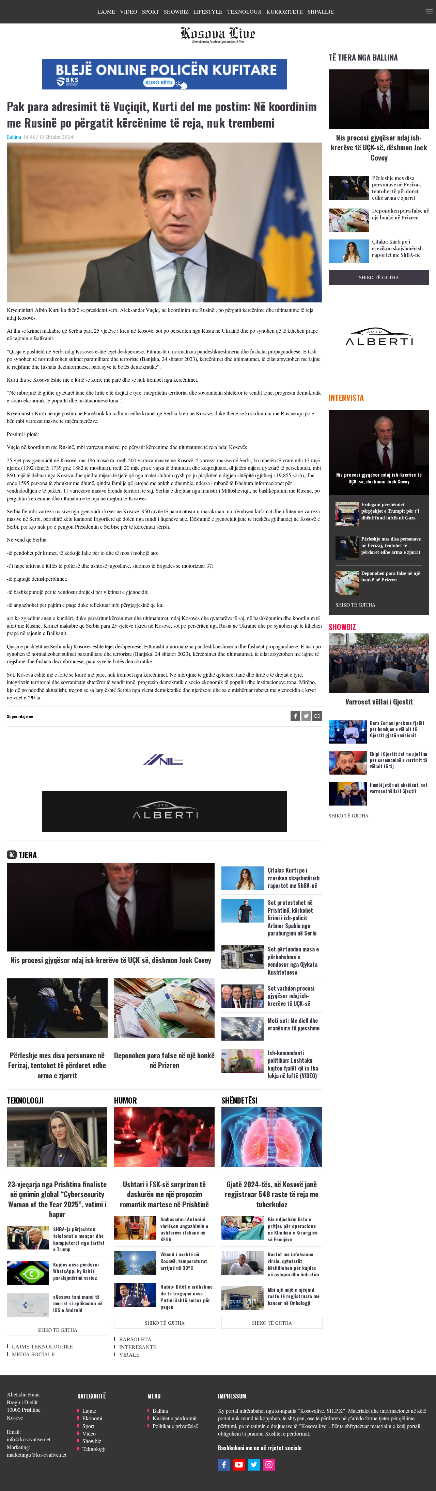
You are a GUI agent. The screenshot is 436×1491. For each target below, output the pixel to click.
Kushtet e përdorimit (175, 1418)
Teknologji (244, 11)
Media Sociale (33, 1354)
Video (128, 11)
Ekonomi (92, 1418)
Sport (150, 11)
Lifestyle (207, 11)
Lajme (106, 11)
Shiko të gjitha (57, 1330)
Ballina (14, 137)
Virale (129, 1354)
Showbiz (176, 11)
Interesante (138, 1347)
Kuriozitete (284, 11)
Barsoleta (135, 1339)
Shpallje (321, 11)
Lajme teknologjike (42, 1346)
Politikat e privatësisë (175, 1425)
